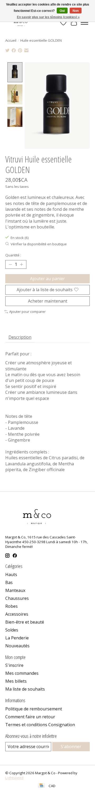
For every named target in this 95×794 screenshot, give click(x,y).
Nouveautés (17, 646)
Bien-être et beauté (24, 622)
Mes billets (16, 681)
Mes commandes (22, 673)
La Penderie (17, 638)
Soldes (11, 630)
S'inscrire (14, 665)
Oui (62, 11)
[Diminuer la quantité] (10, 264)
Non (76, 11)
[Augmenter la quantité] (21, 264)
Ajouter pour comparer (27, 311)
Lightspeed (14, 777)
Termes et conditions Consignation (40, 725)
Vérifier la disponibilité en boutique (39, 244)
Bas (9, 582)
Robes (11, 606)
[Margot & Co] (20, 22)
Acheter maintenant (47, 301)
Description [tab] (19, 337)
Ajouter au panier (47, 278)
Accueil (10, 40)
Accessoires (16, 614)
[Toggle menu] (84, 22)
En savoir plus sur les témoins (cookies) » (48, 17)
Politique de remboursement (33, 709)
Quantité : (13, 255)
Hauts (11, 574)
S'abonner (71, 746)
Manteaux (15, 590)
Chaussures (17, 598)
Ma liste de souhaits (25, 689)
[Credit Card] (41, 785)
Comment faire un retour (30, 717)
